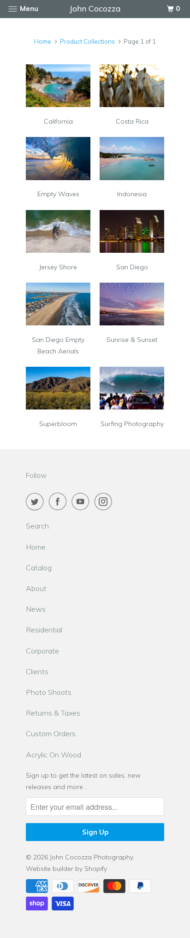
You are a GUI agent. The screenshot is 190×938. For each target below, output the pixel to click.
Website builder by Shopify (66, 868)
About (36, 588)
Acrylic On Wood (53, 754)
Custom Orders (51, 733)
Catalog (39, 567)
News (36, 609)
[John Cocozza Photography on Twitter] (36, 501)
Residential (44, 629)
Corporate (42, 650)
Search (37, 525)
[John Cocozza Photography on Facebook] (59, 501)
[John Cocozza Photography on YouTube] (82, 501)
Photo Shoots (48, 692)
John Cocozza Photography (91, 857)
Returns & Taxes (53, 712)
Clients (37, 671)
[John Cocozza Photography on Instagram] (105, 501)
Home (36, 546)
